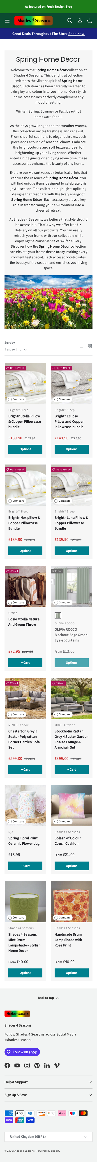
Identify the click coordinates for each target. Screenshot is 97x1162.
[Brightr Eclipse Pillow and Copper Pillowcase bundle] (71, 383)
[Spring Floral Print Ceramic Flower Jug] (25, 805)
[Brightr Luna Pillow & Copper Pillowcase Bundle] (71, 485)
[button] (90, 21)
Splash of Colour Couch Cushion (68, 841)
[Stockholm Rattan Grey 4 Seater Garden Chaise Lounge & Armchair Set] (71, 698)
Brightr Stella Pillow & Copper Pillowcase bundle (24, 421)
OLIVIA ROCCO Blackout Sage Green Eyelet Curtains (71, 635)
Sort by (10, 343)
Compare (18, 399)
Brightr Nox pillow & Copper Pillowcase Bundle (24, 523)
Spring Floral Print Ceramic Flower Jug (24, 841)
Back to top (46, 998)
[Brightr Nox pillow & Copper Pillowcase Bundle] (25, 485)
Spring (33, 111)
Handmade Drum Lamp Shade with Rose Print (68, 940)
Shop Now (76, 33)
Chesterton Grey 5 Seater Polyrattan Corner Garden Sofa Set (24, 739)
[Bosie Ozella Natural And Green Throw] (25, 586)
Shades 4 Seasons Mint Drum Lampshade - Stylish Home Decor (24, 942)
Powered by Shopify (48, 1151)
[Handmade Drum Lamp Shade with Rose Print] (71, 901)
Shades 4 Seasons (24, 1151)
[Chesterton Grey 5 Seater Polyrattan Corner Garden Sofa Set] (25, 698)
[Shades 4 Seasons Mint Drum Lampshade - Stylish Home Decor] (25, 901)
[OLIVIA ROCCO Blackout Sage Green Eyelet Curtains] (71, 586)
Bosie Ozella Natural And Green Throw (24, 622)
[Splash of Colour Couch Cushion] (71, 805)
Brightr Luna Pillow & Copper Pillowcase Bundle (71, 523)
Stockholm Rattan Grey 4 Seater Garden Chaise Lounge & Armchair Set (71, 739)
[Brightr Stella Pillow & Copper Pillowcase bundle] (25, 383)
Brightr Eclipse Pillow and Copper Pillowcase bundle (69, 421)
